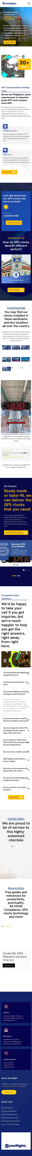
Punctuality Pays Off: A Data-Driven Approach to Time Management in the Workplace (15, 960)
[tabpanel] (16, 553)
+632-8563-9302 (10, 215)
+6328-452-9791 (8, 1065)
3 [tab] (19, 575)
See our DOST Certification (10, 1124)
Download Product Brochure (10, 1121)
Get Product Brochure (10, 36)
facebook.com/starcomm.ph (12, 1044)
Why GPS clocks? (7, 1108)
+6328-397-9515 (8, 1063)
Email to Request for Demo (10, 1118)
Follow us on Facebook (9, 1111)
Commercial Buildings (16, 280)
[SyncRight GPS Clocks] (11, 4)
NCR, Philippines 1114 (10, 1020)
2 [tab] (17, 575)
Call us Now (7, 213)
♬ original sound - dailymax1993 (13, 457)
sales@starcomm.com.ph (11, 1039)
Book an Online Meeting (9, 1114)
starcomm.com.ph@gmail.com (12, 1041)
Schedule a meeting (14, 223)
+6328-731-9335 (8, 1067)
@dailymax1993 (8, 451)
